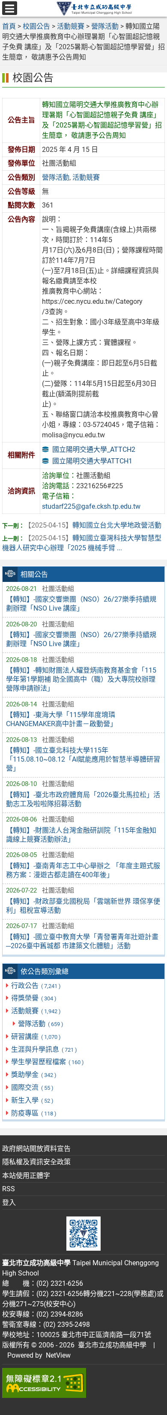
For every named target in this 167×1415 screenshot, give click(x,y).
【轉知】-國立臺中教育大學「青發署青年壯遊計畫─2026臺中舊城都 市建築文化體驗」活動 (82, 941)
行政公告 (35, 986)
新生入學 (32, 1100)
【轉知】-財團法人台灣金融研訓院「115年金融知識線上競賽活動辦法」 (81, 834)
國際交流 (32, 1087)
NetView (58, 1355)
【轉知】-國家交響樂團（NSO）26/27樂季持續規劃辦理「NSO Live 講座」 (81, 603)
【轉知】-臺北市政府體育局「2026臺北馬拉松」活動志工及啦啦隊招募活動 (83, 799)
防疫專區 (33, 1113)
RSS (8, 1189)
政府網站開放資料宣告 (36, 1149)
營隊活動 (40, 1024)
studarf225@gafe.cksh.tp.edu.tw (91, 506)
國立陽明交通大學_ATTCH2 (93, 449)
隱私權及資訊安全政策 (36, 1162)
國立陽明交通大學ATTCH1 (92, 461)
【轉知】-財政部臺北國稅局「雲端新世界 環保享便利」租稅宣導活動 (83, 905)
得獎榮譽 (33, 998)
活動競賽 (35, 1011)
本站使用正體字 (26, 1176)
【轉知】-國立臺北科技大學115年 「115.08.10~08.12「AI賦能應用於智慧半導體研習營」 (83, 759)
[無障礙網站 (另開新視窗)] (83, 1383)
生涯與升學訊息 (44, 1049)
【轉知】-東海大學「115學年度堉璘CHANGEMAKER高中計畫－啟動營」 (61, 719)
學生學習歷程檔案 (47, 1062)
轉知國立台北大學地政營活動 (92, 525)
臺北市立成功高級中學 (110, 1345)
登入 (9, 1202)
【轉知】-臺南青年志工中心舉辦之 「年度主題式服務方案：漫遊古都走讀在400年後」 (83, 870)
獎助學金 (33, 1075)
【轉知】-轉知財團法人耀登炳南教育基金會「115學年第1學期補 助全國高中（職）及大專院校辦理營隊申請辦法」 (81, 679)
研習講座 (35, 1036)
